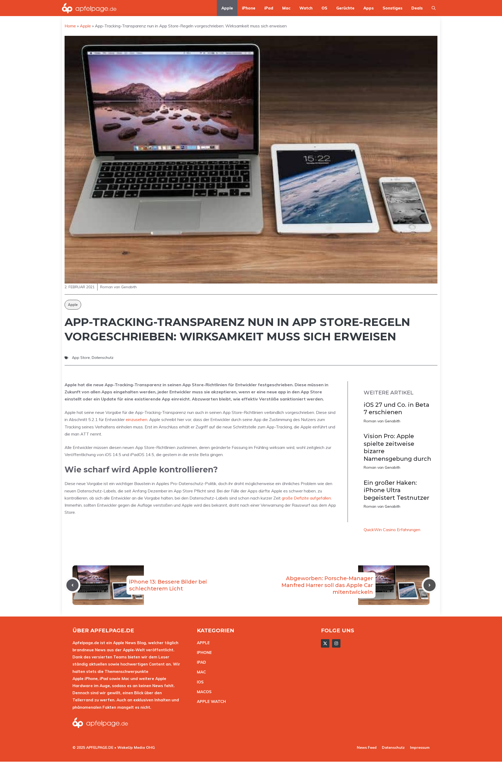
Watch (306, 8)
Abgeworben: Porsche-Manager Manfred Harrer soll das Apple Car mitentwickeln (327, 585)
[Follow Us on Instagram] (336, 643)
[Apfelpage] (89, 8)
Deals (417, 8)
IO (199, 681)
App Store (81, 357)
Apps (368, 8)
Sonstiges (392, 8)
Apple (227, 8)
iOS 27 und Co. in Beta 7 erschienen (396, 408)
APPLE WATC (210, 701)
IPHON (203, 652)
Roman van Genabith (382, 421)
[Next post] (429, 585)
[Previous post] (72, 585)
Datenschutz (103, 357)
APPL (202, 642)
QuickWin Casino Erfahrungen (392, 529)
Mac (286, 8)
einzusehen (136, 419)
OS (324, 8)
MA (200, 671)
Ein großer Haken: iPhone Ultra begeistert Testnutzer (396, 490)
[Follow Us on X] (325, 643)
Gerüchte (345, 8)
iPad (268, 8)
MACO (203, 691)
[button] (433, 8)
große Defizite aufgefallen (306, 498)
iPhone (248, 8)
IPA (200, 662)
